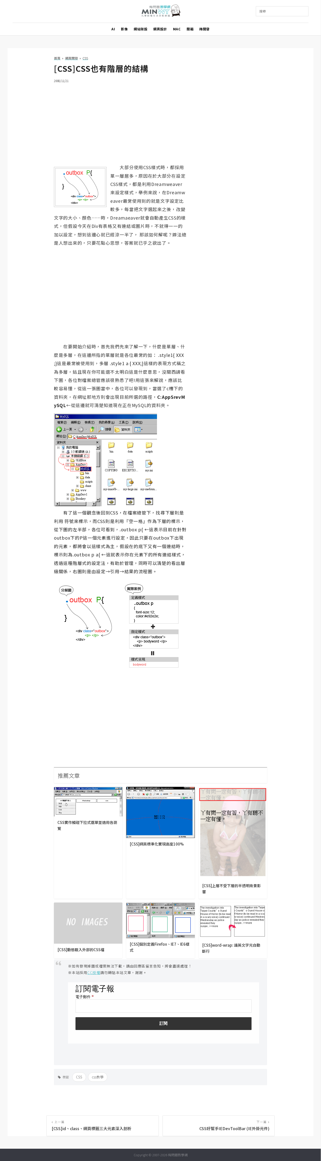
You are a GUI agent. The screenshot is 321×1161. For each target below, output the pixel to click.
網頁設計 (160, 29)
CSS (79, 1076)
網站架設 (140, 29)
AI (113, 29)
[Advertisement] (160, 123)
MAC (177, 29)
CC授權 (93, 972)
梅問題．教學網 (160, 11)
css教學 (98, 1076)
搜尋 (262, 11)
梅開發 (204, 29)
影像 (124, 29)
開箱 (190, 29)
